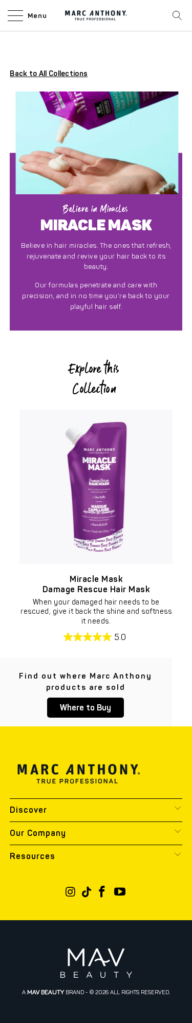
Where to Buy (85, 708)
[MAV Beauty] (96, 963)
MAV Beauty (45, 992)
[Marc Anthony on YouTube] (120, 892)
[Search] (177, 15)
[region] (96, 486)
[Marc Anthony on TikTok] (86, 892)
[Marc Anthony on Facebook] (102, 892)
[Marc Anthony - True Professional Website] (96, 15)
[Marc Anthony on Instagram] (70, 892)
